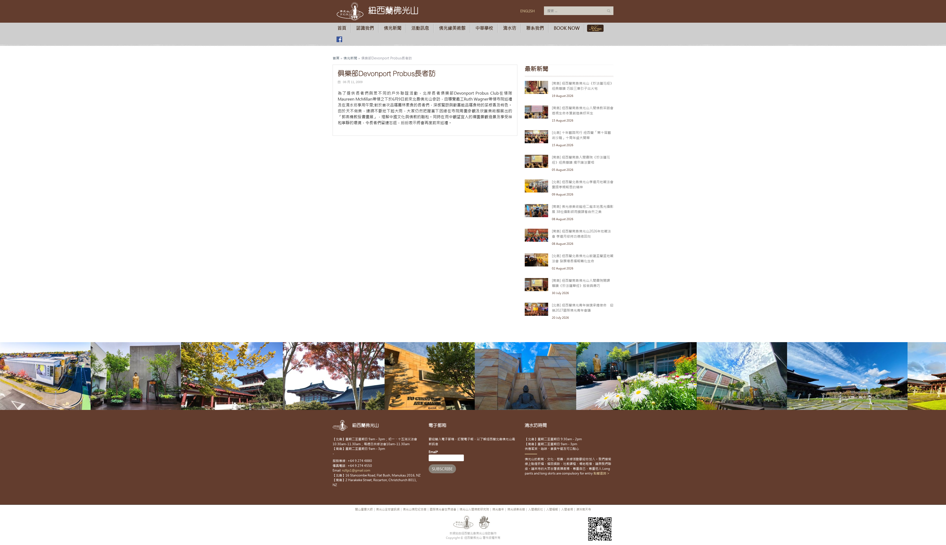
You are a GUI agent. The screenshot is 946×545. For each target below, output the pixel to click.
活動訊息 (420, 28)
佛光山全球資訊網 (388, 509)
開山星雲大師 (364, 509)
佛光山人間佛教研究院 (474, 509)
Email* (433, 452)
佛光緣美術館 (452, 28)
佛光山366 (594, 28)
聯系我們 (535, 28)
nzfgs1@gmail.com (356, 470)
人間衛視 (567, 509)
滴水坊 (509, 28)
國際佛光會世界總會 (443, 509)
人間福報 (552, 509)
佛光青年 (498, 509)
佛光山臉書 (339, 39)
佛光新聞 (393, 28)
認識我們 (365, 28)
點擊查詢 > (601, 473)
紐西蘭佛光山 (393, 10)
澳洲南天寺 (583, 509)
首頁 (342, 28)
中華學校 (484, 28)
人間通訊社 (535, 509)
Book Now (567, 28)
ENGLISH (527, 11)
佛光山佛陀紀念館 (414, 509)
